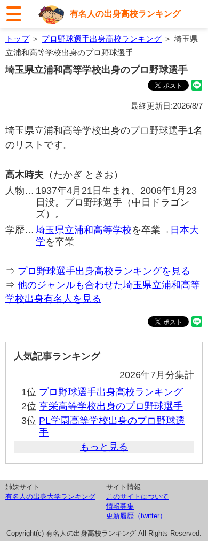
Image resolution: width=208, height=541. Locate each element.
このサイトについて (137, 497)
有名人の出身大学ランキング (50, 497)
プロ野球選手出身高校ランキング (102, 38)
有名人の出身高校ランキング (125, 13)
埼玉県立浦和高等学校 (84, 230)
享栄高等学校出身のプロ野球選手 (111, 406)
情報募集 (120, 506)
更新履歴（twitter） (136, 516)
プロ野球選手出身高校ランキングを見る (104, 271)
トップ (17, 38)
